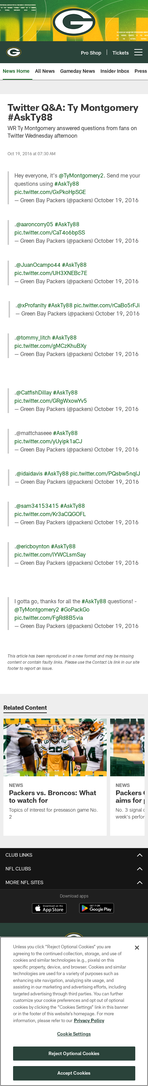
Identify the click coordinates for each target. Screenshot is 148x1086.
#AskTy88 (66, 183)
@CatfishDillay (34, 392)
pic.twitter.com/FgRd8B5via (48, 617)
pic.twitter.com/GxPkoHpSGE (50, 191)
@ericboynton (33, 546)
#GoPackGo (75, 609)
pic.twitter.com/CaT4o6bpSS (49, 232)
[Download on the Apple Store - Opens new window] (49, 909)
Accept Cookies (74, 1073)
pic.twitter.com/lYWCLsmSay (50, 554)
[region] (74, 1011)
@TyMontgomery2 (81, 175)
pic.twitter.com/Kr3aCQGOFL (50, 514)
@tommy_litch (33, 337)
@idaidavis (30, 473)
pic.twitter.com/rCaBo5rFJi (107, 305)
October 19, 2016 (116, 200)
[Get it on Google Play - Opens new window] (96, 911)
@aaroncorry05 (34, 224)
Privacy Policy (89, 1020)
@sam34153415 (37, 505)
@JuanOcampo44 (38, 264)
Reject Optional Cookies (74, 1053)
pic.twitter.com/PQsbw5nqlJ (105, 473)
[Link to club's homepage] (14, 49)
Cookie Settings (74, 1034)
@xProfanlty (31, 305)
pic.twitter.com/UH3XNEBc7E (50, 273)
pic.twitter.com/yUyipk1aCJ (48, 441)
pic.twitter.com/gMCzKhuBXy (50, 345)
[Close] (137, 947)
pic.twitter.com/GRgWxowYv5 (50, 400)
